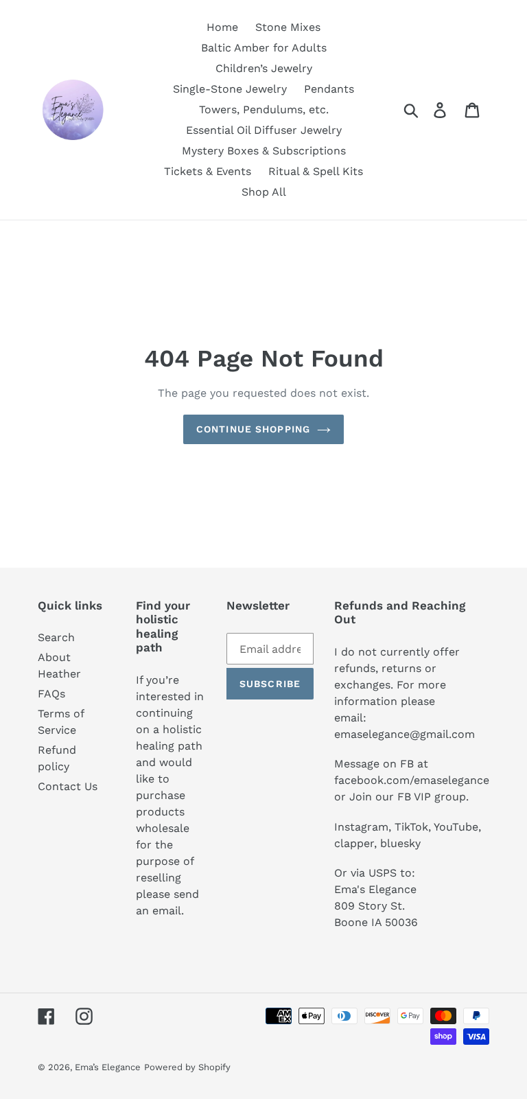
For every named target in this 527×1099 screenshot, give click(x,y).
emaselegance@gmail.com (404, 734)
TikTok (411, 826)
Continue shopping (253, 429)
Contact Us (67, 786)
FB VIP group (431, 796)
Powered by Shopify (187, 1067)
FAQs (51, 693)
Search (56, 637)
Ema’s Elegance (108, 1067)
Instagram (361, 826)
